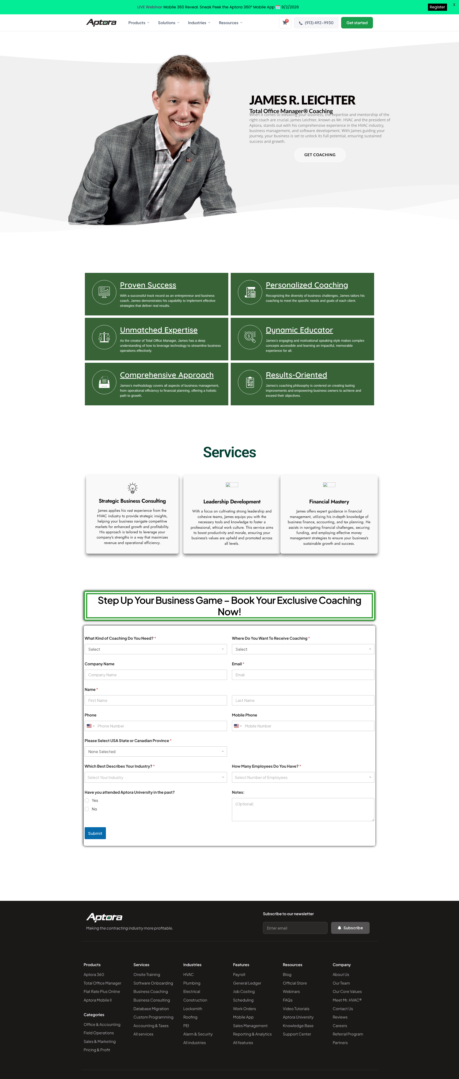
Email (238, 663)
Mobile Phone (244, 715)
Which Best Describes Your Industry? (120, 766)
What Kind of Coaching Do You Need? (120, 638)
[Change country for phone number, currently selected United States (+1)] (90, 726)
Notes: (238, 792)
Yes (95, 800)
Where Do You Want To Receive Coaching (271, 638)
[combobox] (156, 777)
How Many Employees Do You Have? (266, 766)
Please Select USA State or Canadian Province (128, 740)
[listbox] (303, 777)
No (94, 809)
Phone (91, 715)
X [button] (454, 4)
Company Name (100, 663)
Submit (95, 833)
